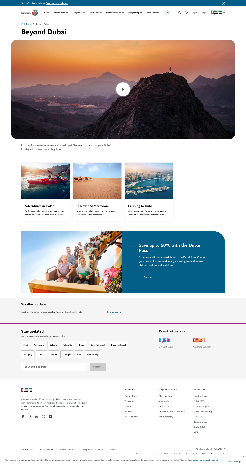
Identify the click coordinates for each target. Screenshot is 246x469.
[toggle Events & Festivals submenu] (123, 12)
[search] (179, 12)
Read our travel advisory (57, 3)
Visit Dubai (26, 24)
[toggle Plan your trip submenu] (141, 12)
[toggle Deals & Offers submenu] (160, 12)
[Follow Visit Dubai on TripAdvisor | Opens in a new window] (36, 416)
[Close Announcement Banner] (223, 3)
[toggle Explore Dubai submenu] (67, 12)
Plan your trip (133, 12)
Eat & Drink (94, 12)
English (194, 12)
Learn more (112, 312)
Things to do (77, 12)
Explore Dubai (59, 12)
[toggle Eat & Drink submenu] (101, 12)
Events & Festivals (113, 12)
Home (46, 12)
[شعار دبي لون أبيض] (27, 390)
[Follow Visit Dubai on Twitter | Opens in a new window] (43, 416)
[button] (234, 461)
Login (204, 12)
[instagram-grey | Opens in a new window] (29, 416)
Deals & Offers (152, 12)
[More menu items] (167, 12)
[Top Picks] (186, 12)
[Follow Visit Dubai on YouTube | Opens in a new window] (50, 416)
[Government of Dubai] (29, 12)
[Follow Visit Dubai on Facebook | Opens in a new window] (23, 416)
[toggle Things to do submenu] (84, 12)
